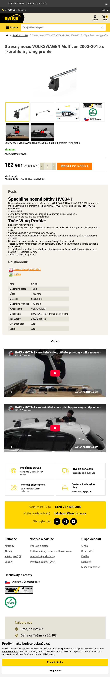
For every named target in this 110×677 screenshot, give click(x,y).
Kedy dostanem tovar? (16, 154)
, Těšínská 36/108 (38, 635)
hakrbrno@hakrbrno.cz (70, 513)
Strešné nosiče (20, 35)
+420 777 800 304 (67, 507)
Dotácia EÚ (87, 551)
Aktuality (9, 545)
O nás (84, 545)
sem (52, 654)
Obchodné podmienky (42, 556)
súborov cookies (10, 651)
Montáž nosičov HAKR (42, 561)
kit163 (17, 274)
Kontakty (22, 10)
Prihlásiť (95, 20)
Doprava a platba (39, 545)
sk (104, 10)
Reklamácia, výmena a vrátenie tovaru (51, 551)
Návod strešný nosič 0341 (27, 269)
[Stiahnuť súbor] (10, 269)
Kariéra (85, 556)
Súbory (9, 561)
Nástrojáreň (11, 556)
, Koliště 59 (31, 629)
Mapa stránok (89, 566)
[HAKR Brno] (7, 35)
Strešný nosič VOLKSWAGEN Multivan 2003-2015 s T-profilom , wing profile (70, 35)
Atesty (8, 551)
